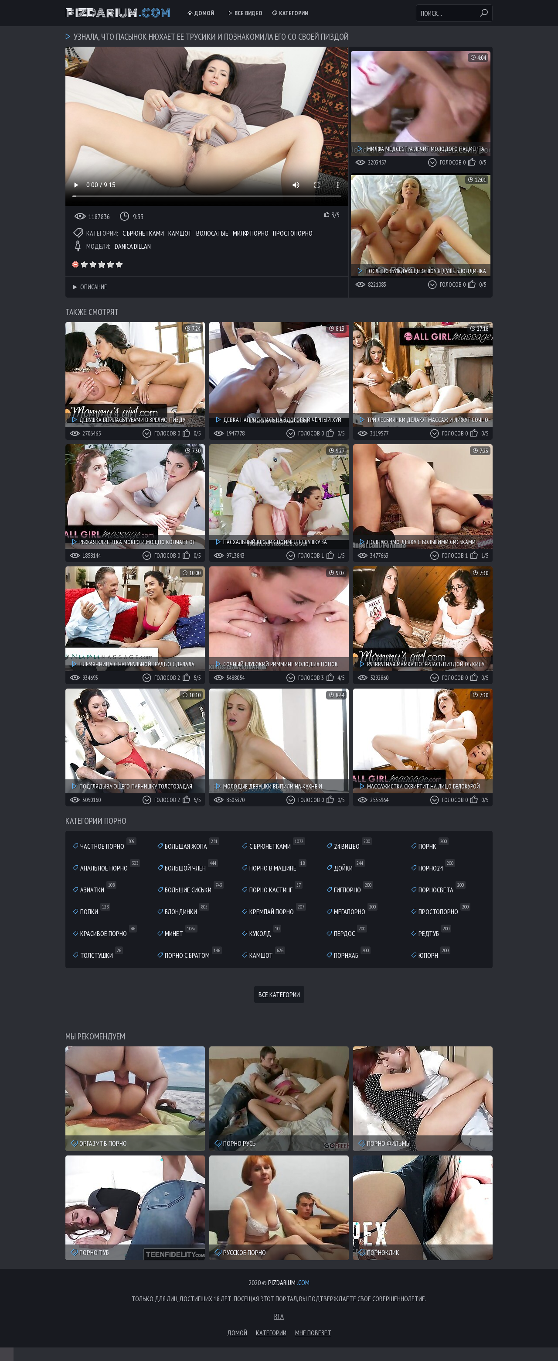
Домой (203, 13)
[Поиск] (483, 13)
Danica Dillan (133, 246)
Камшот (180, 233)
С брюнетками (143, 233)
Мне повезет (313, 1332)
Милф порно (251, 233)
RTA (279, 1316)
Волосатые (212, 233)
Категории (293, 13)
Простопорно (293, 233)
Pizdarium (117, 13)
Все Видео (247, 13)
